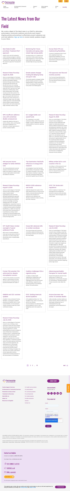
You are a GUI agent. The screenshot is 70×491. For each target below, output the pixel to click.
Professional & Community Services (11, 389)
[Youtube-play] (61, 393)
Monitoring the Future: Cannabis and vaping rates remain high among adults (34, 51)
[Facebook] (48, 393)
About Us (4, 398)
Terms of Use (33, 487)
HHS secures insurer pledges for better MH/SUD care (11, 163)
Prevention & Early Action (8, 391)
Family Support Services (8, 387)
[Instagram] (54, 393)
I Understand (60, 486)
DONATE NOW (53, 381)
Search (64, 7)
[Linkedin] (57, 393)
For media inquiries (29, 396)
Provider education (29, 398)
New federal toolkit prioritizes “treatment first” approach (11, 51)
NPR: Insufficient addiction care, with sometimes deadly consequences (11, 117)
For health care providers (31, 387)
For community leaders (30, 391)
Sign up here (18, 37)
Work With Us (5, 396)
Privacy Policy (24, 487)
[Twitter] (51, 393)
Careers (27, 400)
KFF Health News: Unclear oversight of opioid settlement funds (11, 228)
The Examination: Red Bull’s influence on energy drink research (34, 163)
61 (37, 365)
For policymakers (29, 389)
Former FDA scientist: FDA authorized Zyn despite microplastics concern (11, 273)
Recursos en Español (7, 400)
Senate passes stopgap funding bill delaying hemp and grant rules (34, 75)
